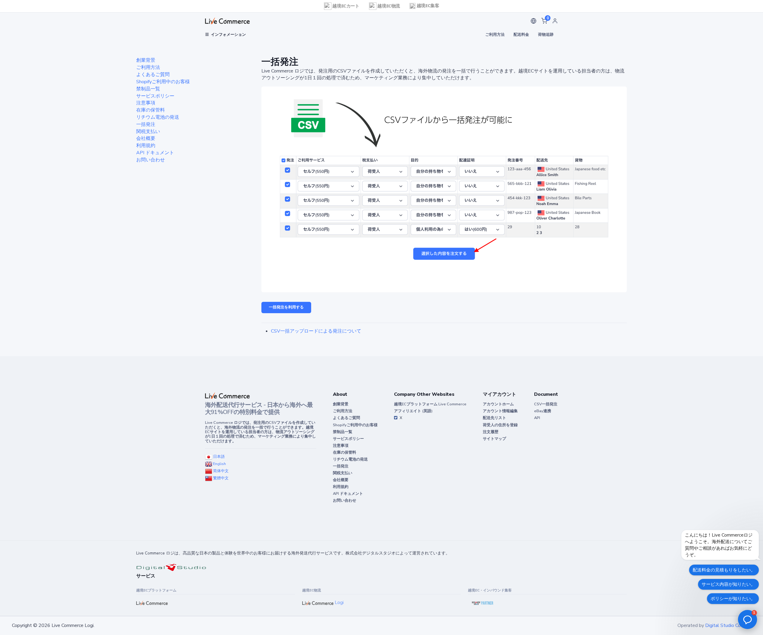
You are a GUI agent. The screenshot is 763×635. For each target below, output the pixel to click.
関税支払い (148, 131)
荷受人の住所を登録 (500, 425)
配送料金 (521, 34)
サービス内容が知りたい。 (728, 584)
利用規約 (145, 145)
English (219, 463)
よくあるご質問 (153, 74)
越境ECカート (345, 6)
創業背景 (145, 60)
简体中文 (220, 471)
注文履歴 (490, 432)
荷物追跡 (545, 34)
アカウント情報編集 (500, 411)
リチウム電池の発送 (157, 117)
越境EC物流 (388, 6)
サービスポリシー (155, 96)
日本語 (218, 456)
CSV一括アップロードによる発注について (316, 331)
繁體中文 (220, 478)
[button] (533, 21)
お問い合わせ (150, 160)
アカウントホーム (498, 404)
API (537, 418)
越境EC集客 (427, 5)
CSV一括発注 (545, 404)
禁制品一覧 (148, 89)
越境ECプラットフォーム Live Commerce (430, 404)
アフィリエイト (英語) (413, 411)
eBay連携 (542, 411)
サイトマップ (494, 438)
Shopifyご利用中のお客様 (163, 81)
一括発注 (145, 124)
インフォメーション (228, 34)
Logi (339, 602)
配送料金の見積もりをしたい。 (724, 570)
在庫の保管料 (150, 110)
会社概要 (145, 138)
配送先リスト (494, 418)
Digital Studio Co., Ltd (728, 625)
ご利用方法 (495, 34)
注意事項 (145, 103)
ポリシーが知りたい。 (733, 599)
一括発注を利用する (286, 307)
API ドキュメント (155, 152)
